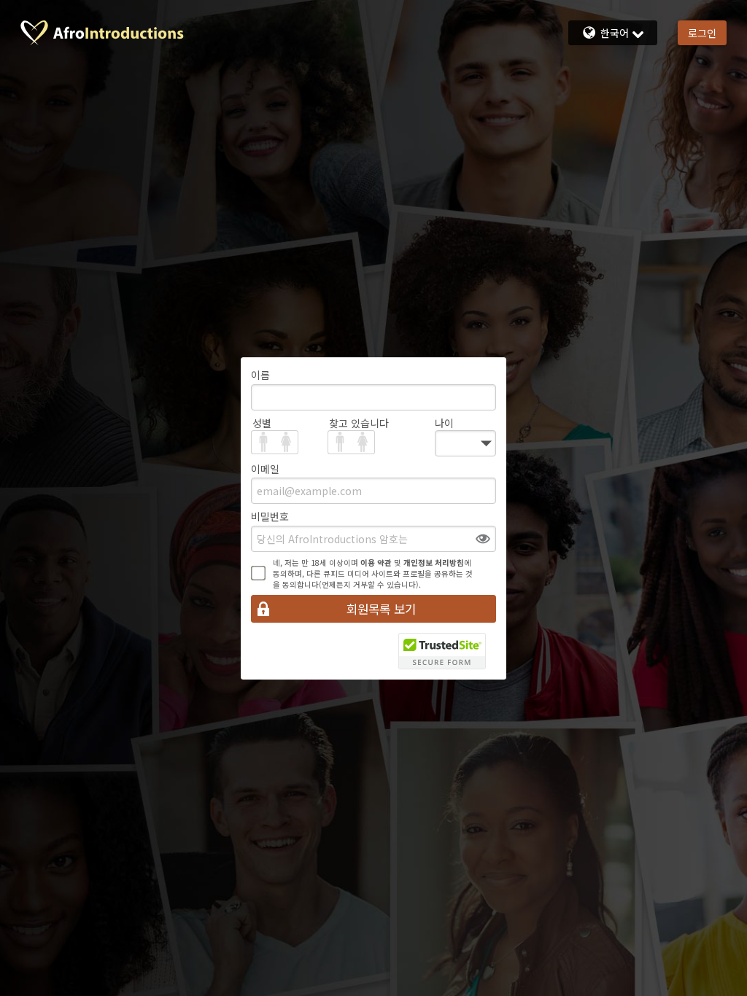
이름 (260, 374)
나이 (444, 423)
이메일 (265, 469)
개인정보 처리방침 (433, 562)
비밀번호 (270, 516)
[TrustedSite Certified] (442, 651)
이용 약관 (376, 562)
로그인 (702, 33)
